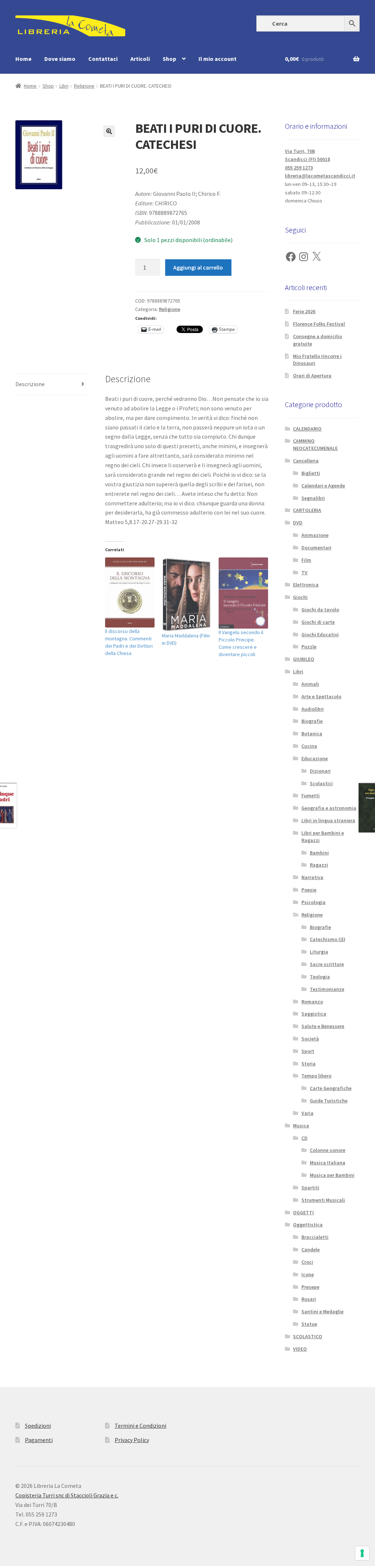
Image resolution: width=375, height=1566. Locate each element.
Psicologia (313, 902)
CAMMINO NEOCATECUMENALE (315, 444)
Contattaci (103, 58)
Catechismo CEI (327, 939)
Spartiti (310, 1187)
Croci (307, 1262)
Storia (308, 1063)
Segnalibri (313, 498)
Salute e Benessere (322, 1026)
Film (306, 560)
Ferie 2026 (304, 311)
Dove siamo (59, 58)
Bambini (319, 852)
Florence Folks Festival (319, 324)
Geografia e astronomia (328, 808)
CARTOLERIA (307, 510)
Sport (307, 1051)
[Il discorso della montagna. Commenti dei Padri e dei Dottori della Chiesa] (130, 592)
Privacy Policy (132, 1440)
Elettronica (306, 584)
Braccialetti (314, 1237)
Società (310, 1038)
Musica (301, 1125)
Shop (169, 58)
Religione (84, 86)
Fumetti (310, 795)
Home (23, 58)
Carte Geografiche (331, 1088)
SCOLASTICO (307, 1336)
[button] (109, 131)
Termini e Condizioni (140, 1425)
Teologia (320, 976)
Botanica (311, 733)
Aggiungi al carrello (198, 267)
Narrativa (312, 877)
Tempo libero (316, 1075)
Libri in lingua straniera (328, 820)
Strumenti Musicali (323, 1200)
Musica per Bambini (332, 1175)
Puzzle (308, 646)
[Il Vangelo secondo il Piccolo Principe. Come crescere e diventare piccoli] (243, 592)
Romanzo (312, 1001)
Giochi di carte (318, 622)
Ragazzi (319, 864)
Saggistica (313, 1013)
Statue (309, 1324)
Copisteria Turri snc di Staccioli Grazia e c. (66, 1495)
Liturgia (319, 951)
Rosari (308, 1299)
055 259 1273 (299, 167)
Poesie (308, 889)
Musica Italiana (327, 1162)
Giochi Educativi (320, 634)
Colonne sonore (327, 1150)
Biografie (312, 721)
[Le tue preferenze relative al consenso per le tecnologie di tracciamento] (362, 1553)
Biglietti (310, 473)
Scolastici (321, 783)
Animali (310, 684)
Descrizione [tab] (30, 384)
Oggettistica (308, 1224)
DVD (297, 522)
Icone (307, 1274)
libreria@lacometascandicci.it (320, 175)
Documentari (316, 547)
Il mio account (217, 58)
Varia (307, 1113)
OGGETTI (303, 1212)
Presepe (310, 1287)
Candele (310, 1249)
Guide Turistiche (329, 1100)
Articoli (140, 58)
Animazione (314, 535)
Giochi (300, 597)
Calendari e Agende (323, 485)
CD (304, 1138)
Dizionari (320, 771)
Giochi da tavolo (320, 609)
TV (304, 572)
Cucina (309, 746)
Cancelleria (306, 460)
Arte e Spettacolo (321, 696)
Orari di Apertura (312, 375)
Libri (63, 86)
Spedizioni (38, 1425)
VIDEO (300, 1349)
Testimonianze (327, 989)
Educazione (314, 758)
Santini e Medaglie (322, 1311)
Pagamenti (39, 1440)
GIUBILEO (303, 659)
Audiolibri (312, 709)
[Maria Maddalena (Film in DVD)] (186, 594)
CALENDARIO (307, 428)
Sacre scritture (327, 964)
